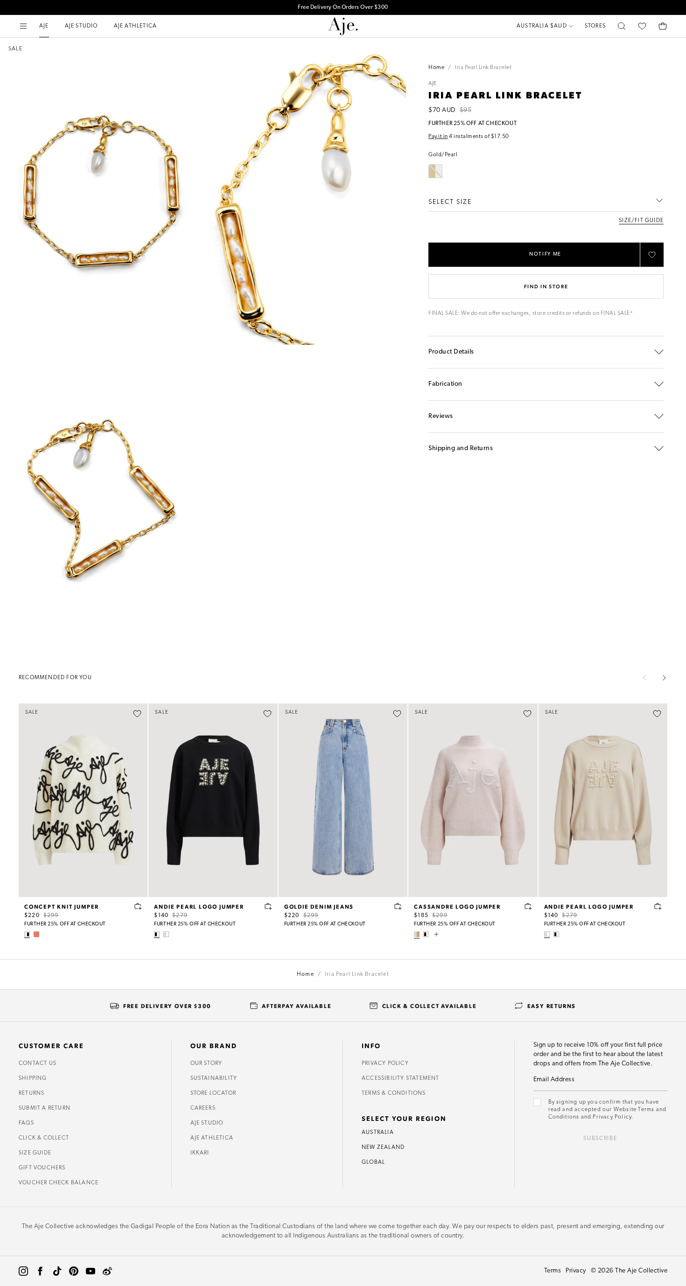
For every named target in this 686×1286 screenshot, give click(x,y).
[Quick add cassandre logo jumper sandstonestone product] (528, 906)
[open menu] (23, 26)
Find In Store (546, 286)
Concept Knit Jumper (61, 906)
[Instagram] (23, 1271)
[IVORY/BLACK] (27, 934)
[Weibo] (107, 1271)
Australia (378, 1132)
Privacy (576, 1270)
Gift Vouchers (42, 1168)
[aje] (343, 26)
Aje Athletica (212, 1138)
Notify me (545, 254)
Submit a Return (44, 1108)
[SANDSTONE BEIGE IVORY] (166, 934)
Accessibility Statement (401, 1078)
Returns (31, 1093)
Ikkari (200, 1153)
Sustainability (214, 1078)
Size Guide (35, 1153)
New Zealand (383, 1147)
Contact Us (37, 1063)
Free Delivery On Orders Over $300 (343, 7)
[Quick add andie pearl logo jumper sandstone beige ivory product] (658, 906)
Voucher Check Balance (58, 1183)
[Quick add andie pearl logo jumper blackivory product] (268, 906)
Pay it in (438, 136)
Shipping (33, 1078)
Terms (552, 1270)
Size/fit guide (641, 220)
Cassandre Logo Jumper (457, 906)
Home (436, 67)
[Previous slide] (645, 677)
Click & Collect (44, 1138)
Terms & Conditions (394, 1093)
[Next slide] (664, 677)
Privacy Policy (385, 1063)
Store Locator (213, 1093)
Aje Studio (207, 1123)
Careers (203, 1108)
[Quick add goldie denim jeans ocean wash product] (398, 906)
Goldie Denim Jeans (319, 906)
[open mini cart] (662, 26)
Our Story (206, 1063)
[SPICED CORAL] (36, 934)
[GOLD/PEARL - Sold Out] (435, 171)
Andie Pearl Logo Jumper (199, 906)
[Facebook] (40, 1271)
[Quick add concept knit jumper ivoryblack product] (138, 906)
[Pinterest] (73, 1271)
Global (373, 1162)
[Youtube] (90, 1271)
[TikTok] (57, 1271)
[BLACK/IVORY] (157, 934)
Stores (595, 26)
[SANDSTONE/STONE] (417, 934)
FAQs (26, 1123)
